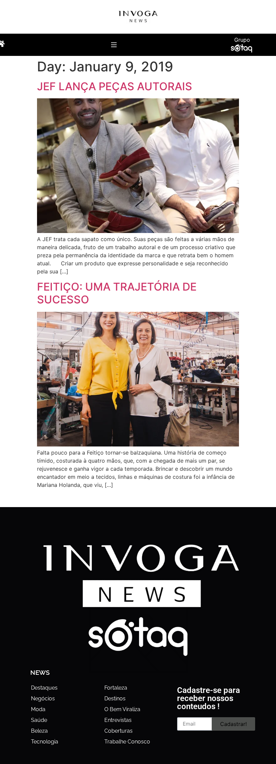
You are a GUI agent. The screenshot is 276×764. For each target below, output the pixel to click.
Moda (38, 709)
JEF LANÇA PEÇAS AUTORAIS (114, 86)
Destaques (44, 688)
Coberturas (118, 731)
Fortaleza (115, 688)
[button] (113, 44)
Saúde (39, 720)
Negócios (43, 698)
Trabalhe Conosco (127, 741)
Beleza (39, 731)
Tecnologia (44, 741)
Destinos (115, 698)
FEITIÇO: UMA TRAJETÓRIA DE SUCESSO (117, 293)
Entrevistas (118, 720)
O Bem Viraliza (122, 709)
